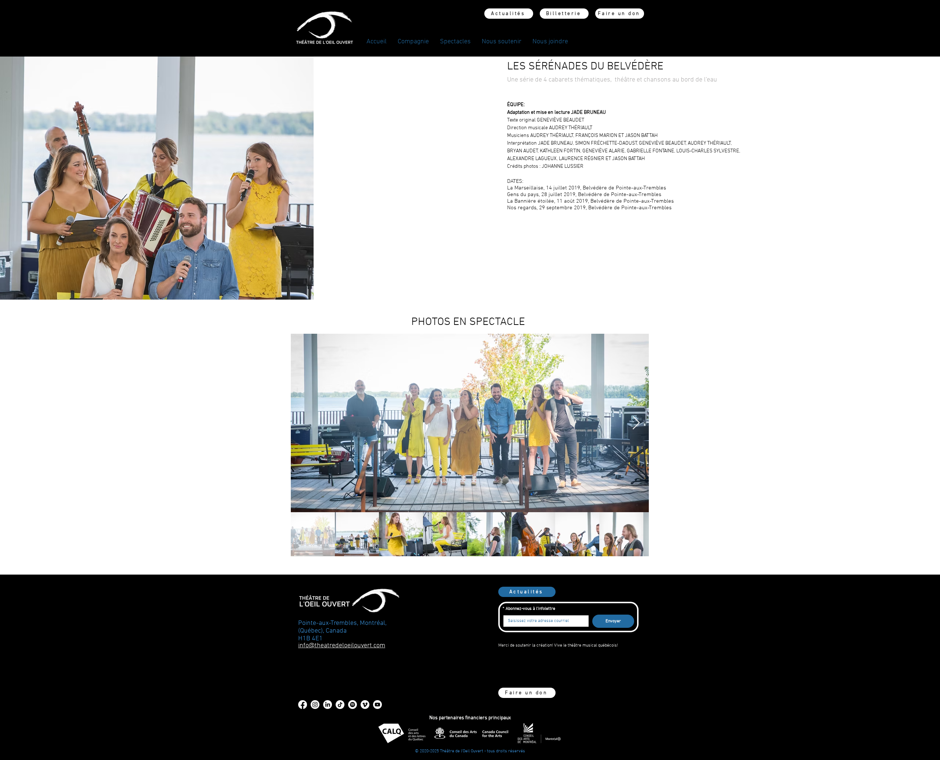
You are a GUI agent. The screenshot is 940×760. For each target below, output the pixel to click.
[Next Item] (636, 423)
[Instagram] (315, 704)
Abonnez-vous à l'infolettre (529, 608)
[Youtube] (377, 704)
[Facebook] (302, 704)
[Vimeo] (365, 704)
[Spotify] (352, 704)
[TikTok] (340, 704)
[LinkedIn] (327, 704)
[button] (413, 42)
